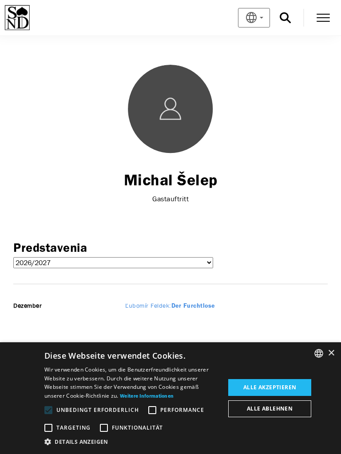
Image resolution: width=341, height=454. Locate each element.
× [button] (331, 353)
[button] (132, 442)
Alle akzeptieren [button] (269, 387)
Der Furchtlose (170, 306)
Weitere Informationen (147, 396)
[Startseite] (32, 18)
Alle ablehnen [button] (270, 408)
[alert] (170, 398)
